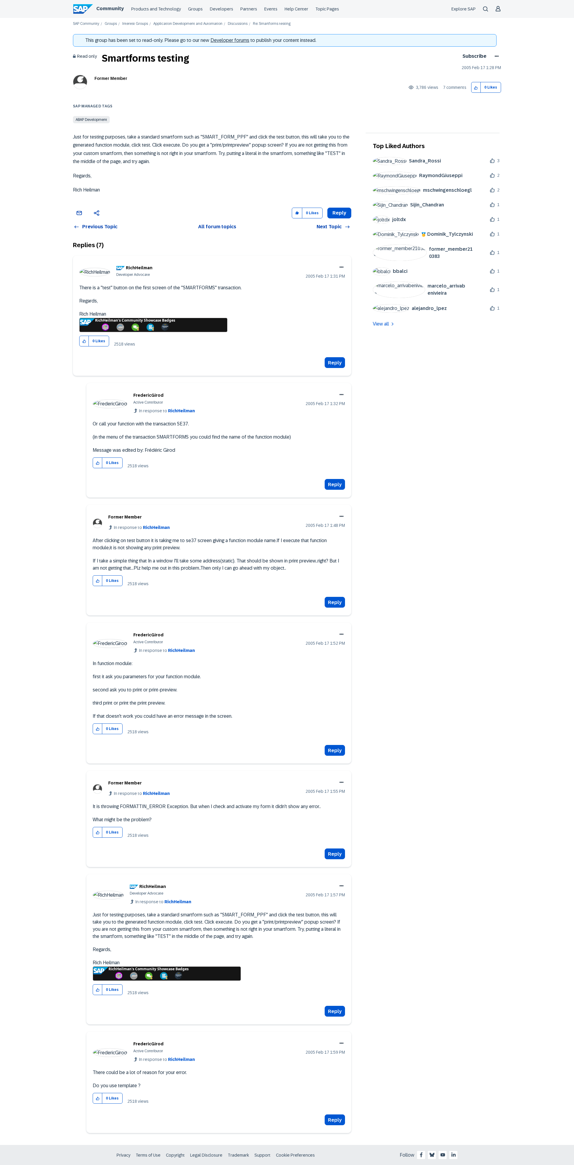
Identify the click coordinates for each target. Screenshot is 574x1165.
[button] (476, 87)
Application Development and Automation (187, 24)
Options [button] (495, 56)
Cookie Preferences (295, 1155)
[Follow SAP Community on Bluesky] (432, 1154)
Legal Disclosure (206, 1155)
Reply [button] (339, 212)
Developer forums (229, 40)
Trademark (238, 1155)
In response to (167, 410)
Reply (335, 362)
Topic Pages (327, 9)
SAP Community (86, 24)
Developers (221, 9)
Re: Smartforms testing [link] (272, 24)
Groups (195, 9)
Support (262, 1155)
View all (381, 323)
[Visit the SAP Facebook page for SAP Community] (421, 1154)
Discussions (238, 24)
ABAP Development (91, 120)
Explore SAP (463, 9)
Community (110, 8)
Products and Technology (156, 9)
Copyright (175, 1155)
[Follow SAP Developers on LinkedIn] (453, 1154)
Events (270, 9)
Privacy (123, 1155)
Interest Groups (135, 24)
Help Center (296, 9)
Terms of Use (148, 1155)
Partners (248, 9)
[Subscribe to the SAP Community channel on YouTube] (442, 1154)
